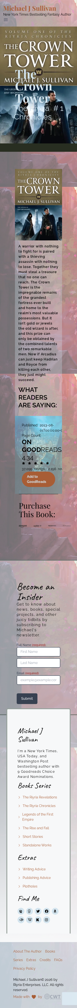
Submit (27, 699)
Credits (45, 960)
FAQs (58, 960)
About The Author (27, 951)
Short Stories (33, 837)
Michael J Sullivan (29, 8)
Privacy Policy (24, 968)
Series (18, 960)
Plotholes (30, 886)
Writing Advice (34, 869)
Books (50, 951)
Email (28, 673)
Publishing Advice (37, 878)
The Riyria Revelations (40, 797)
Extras (31, 960)
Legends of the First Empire (37, 817)
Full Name (31, 645)
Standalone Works (37, 845)
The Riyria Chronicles (39, 806)
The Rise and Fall (36, 828)
